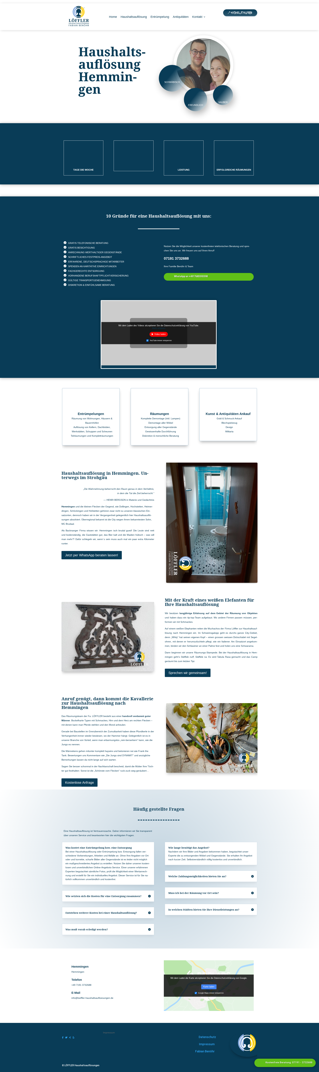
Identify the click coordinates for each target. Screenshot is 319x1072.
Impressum (207, 1044)
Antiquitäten (181, 16)
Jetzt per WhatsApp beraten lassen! (91, 555)
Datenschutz (207, 1037)
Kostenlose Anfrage (79, 782)
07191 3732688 (241, 12)
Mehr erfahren (158, 328)
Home (113, 16)
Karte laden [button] (208, 986)
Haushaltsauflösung (134, 16)
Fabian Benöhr (205, 1051)
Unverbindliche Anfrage (97, 105)
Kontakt (197, 16)
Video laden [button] (160, 334)
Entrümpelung (160, 16)
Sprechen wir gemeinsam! (187, 673)
